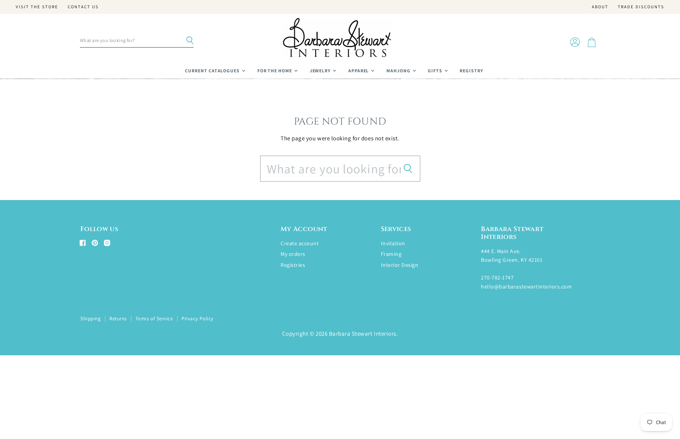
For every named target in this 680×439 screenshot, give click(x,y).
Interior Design (400, 264)
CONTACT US (83, 6)
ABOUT (600, 6)
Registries (293, 264)
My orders (293, 253)
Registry (471, 70)
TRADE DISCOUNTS (641, 6)
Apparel (359, 70)
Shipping (90, 318)
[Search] (190, 40)
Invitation (393, 243)
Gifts (435, 70)
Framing (391, 253)
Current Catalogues (213, 70)
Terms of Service (154, 318)
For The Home (275, 70)
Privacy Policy (197, 318)
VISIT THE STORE (37, 6)
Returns (118, 318)
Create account (300, 243)
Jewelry (321, 70)
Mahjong (399, 70)
